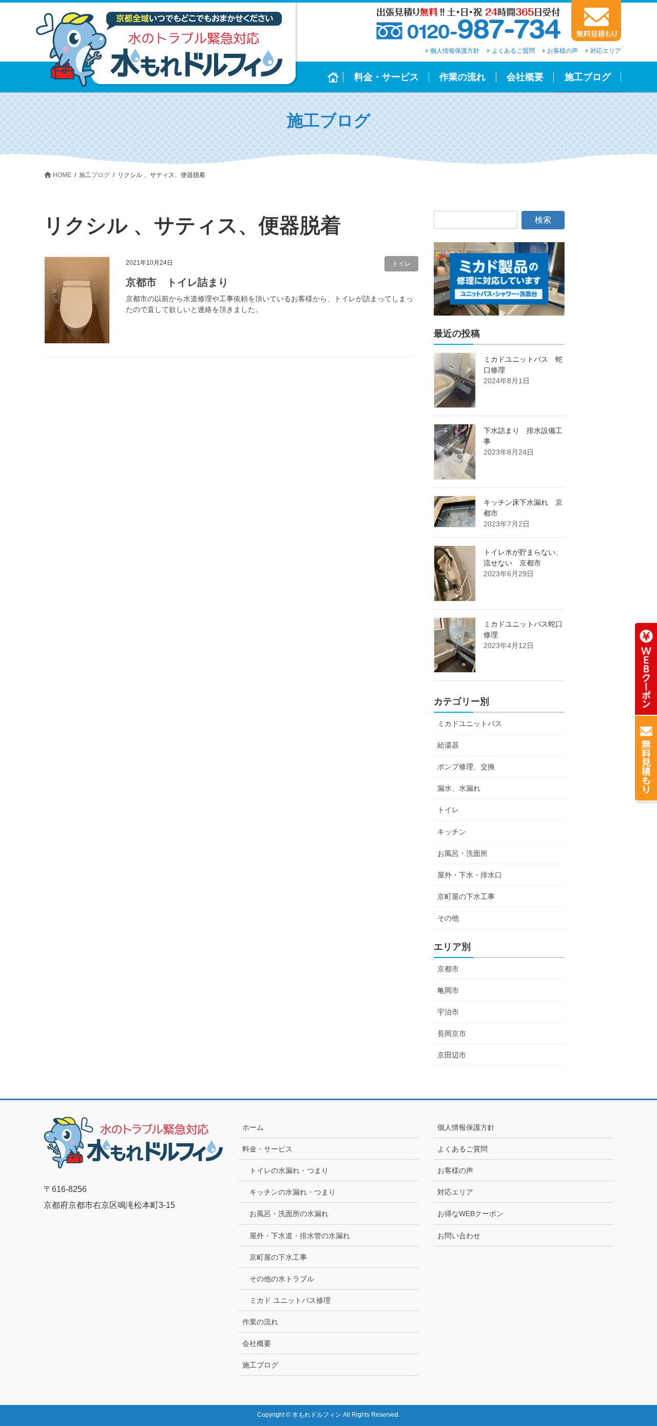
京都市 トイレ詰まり (177, 282)
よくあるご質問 (513, 50)
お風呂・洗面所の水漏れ (288, 1213)
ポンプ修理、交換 (466, 767)
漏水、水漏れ (458, 788)
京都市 (448, 969)
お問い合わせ (458, 1236)
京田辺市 (451, 1055)
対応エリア (605, 50)
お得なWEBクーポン (470, 1213)
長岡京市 (451, 1033)
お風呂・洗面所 (462, 853)
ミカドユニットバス (469, 723)
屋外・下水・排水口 (469, 875)
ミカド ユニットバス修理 (290, 1300)
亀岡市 (448, 990)
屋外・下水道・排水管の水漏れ (299, 1236)
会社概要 (256, 1343)
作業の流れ (260, 1322)
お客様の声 (562, 50)
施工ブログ (260, 1365)
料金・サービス (267, 1149)
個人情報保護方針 (454, 50)
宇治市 (448, 1012)
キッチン (451, 832)
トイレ (401, 263)
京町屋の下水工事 (466, 896)
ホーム (253, 1127)
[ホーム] (333, 77)
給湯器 (448, 745)
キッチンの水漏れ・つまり (292, 1192)
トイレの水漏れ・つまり (288, 1170)
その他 (448, 918)
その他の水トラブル (281, 1279)
